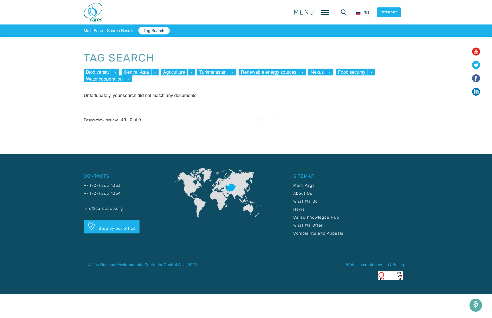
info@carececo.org (103, 208)
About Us (302, 193)
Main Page (93, 30)
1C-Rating (395, 264)
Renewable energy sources (268, 72)
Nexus (317, 72)
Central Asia (136, 72)
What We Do (305, 201)
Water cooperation (104, 78)
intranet (389, 12)
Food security (351, 72)
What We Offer (308, 225)
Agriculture (174, 72)
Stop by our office (116, 228)
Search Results (120, 30)
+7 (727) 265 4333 (102, 185)
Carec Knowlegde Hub (316, 217)
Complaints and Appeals (318, 233)
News (299, 209)
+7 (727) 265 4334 (102, 193)
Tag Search (154, 30)
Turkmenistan (213, 72)
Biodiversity (98, 72)
